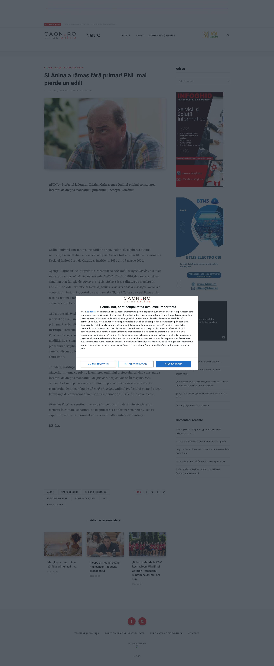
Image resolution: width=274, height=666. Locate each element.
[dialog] (137, 333)
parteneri (91, 312)
